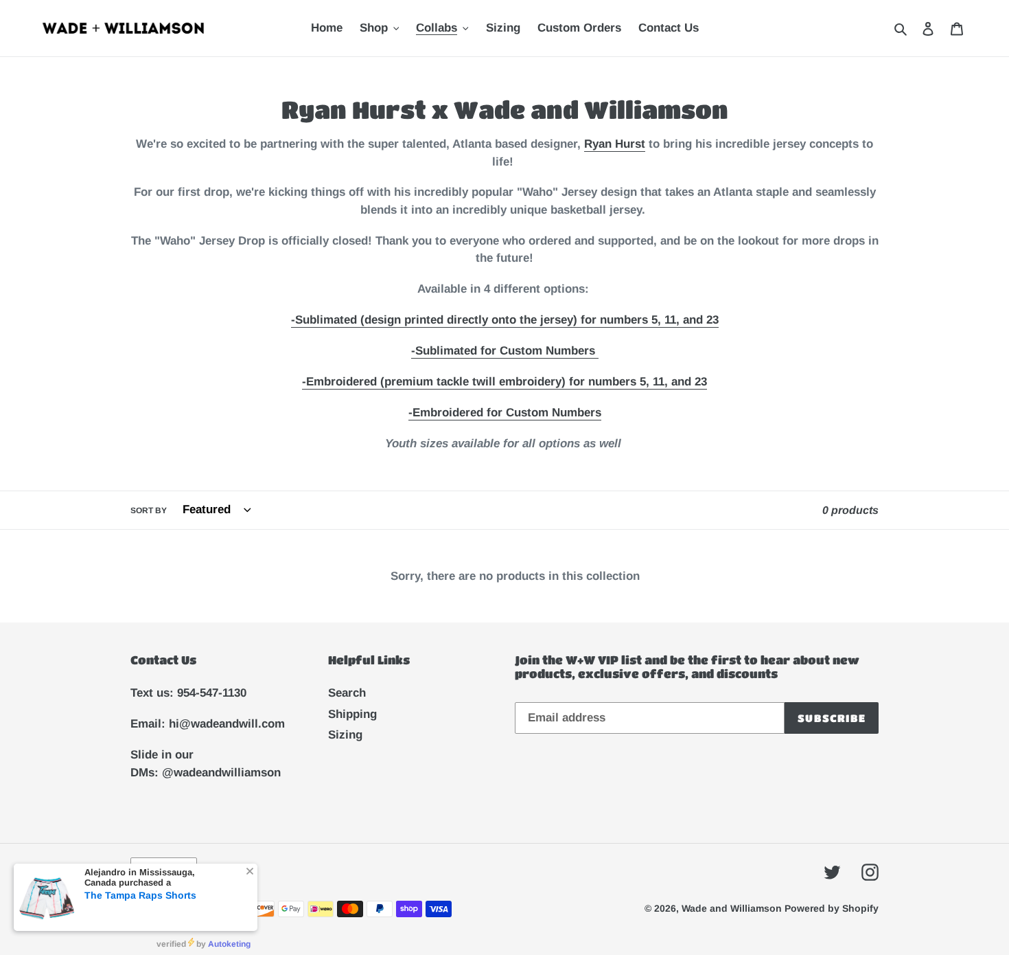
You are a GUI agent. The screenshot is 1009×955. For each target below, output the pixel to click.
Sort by (148, 510)
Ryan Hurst (614, 143)
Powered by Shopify (832, 908)
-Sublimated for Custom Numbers (503, 350)
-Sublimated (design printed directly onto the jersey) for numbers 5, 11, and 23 (505, 319)
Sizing (345, 734)
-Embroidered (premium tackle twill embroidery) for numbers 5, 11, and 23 (504, 381)
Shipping (352, 714)
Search (347, 692)
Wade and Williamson (733, 908)
